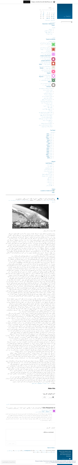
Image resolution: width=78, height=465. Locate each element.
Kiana (40, 64)
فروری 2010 (49, 148)
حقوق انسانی (17, 450)
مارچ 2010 (49, 146)
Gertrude (48, 86)
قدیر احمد (49, 164)
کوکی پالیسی (48, 462)
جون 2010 (50, 143)
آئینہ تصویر (49, 91)
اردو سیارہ (49, 180)
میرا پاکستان (48, 167)
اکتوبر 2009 (49, 154)
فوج (23, 450)
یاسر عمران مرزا (48, 171)
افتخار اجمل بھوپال (47, 410)
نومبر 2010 (49, 135)
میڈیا (49, 452)
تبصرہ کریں (11, 443)
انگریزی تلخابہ (48, 30)
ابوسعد (50, 29)
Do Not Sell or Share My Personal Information (65, 454)
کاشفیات (50, 172)
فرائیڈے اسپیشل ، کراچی (40, 383)
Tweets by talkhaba (50, 39)
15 (43, 14)
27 (49, 18)
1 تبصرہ (7, 404)
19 (51, 16)
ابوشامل (50, 177)
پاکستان (52, 200)
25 (53, 18)
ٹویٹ (54, 37)
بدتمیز (50, 183)
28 (47, 18)
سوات (36, 452)
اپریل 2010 (49, 145)
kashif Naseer (49, 163)
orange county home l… (45, 55)
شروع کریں (27, 1)
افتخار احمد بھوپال (47, 175)
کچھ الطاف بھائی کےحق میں (45, 112)
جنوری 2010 (49, 149)
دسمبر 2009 (49, 151)
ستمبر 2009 (49, 156)
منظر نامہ (49, 166)
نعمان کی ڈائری (48, 169)
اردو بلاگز (49, 179)
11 (53, 14)
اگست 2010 (49, 140)
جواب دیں (38, 411)
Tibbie (49, 81)
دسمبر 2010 (49, 134)
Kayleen (49, 73)
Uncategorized (27, 450)
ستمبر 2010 (49, 138)
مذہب (40, 452)
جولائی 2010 (49, 141)
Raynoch (41, 76)
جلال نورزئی (49, 185)
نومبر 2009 (49, 153)
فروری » (48, 20)
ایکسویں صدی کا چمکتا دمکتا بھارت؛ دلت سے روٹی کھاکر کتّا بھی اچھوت (45, 125)
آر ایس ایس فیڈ (65, 458)
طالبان (44, 452)
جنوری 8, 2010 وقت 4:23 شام (46, 411)
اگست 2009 (49, 157)
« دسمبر (52, 20)
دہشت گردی (48, 200)
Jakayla (41, 68)
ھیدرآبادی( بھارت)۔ (47, 174)
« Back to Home (51, 447)
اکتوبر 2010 (49, 137)
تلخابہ (67, 16)
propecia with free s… (45, 60)
